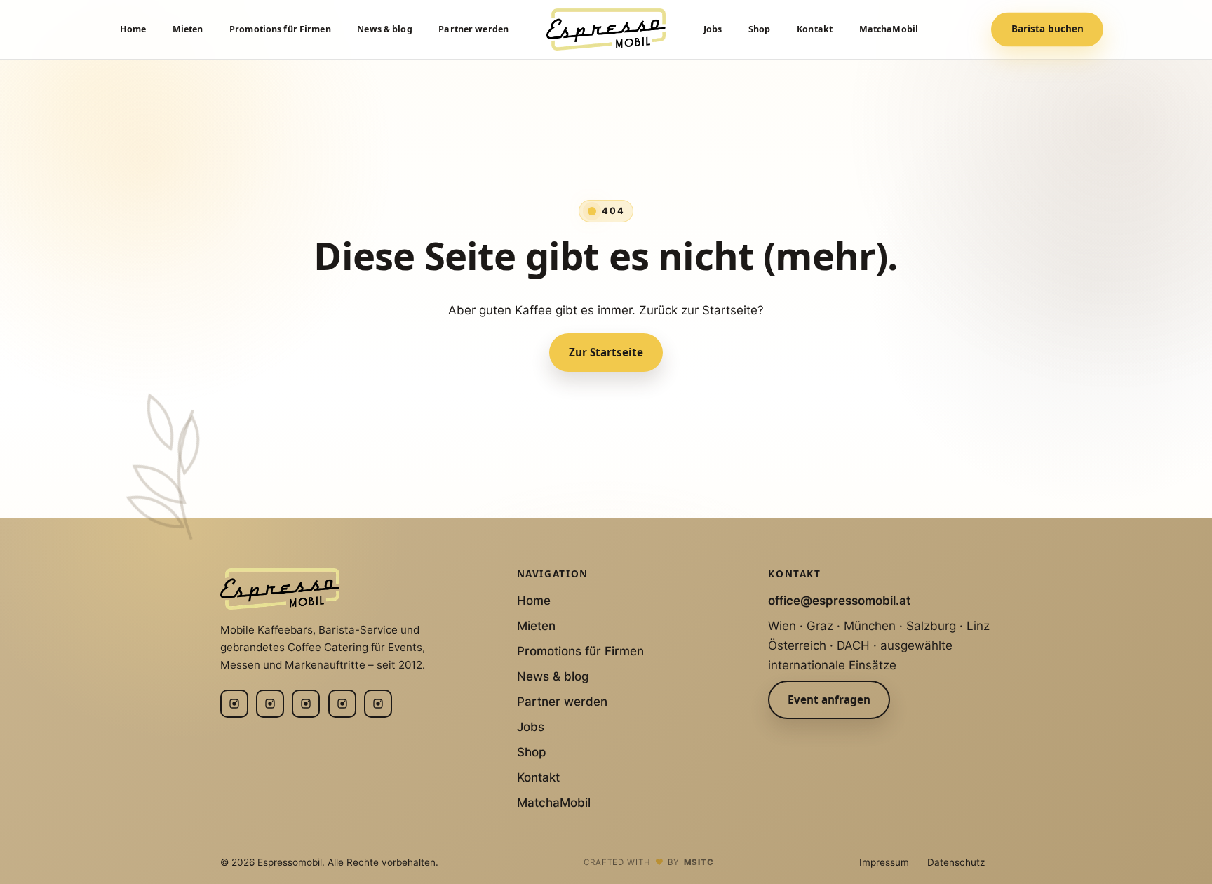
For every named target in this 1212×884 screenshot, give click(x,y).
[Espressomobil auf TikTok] (378, 704)
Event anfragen (829, 699)
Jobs (712, 29)
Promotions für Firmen (280, 29)
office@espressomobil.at (839, 601)
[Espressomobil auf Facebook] (306, 704)
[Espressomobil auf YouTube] (342, 704)
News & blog (384, 29)
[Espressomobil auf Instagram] (234, 704)
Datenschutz (956, 862)
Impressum (884, 862)
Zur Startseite (606, 352)
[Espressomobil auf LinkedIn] (270, 704)
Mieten (188, 29)
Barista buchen (1047, 29)
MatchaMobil (888, 29)
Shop (759, 29)
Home (133, 29)
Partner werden (473, 29)
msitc (699, 862)
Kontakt (815, 29)
